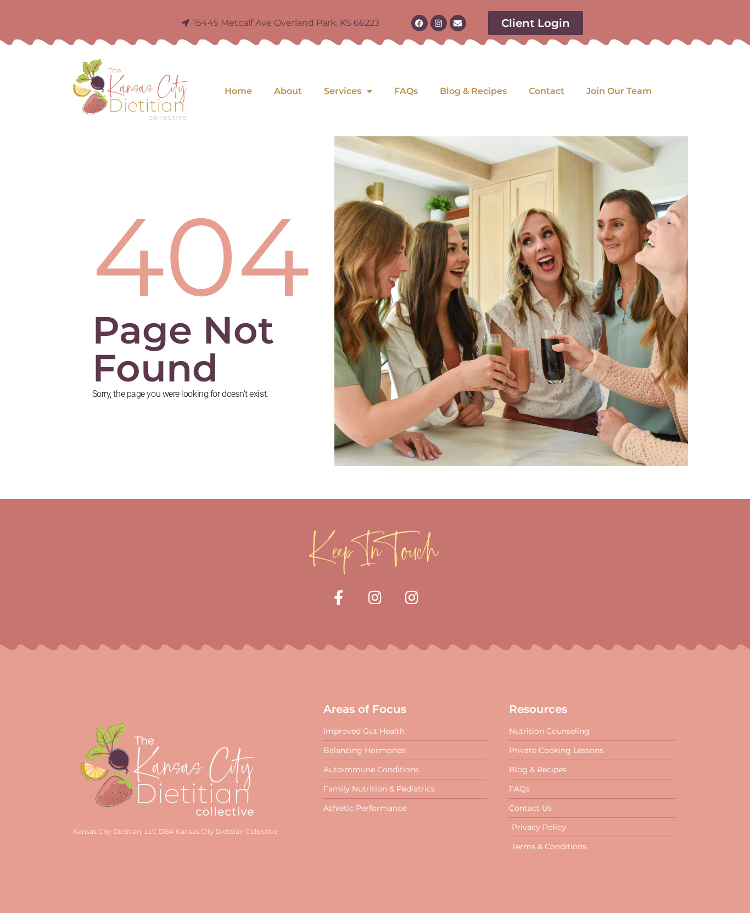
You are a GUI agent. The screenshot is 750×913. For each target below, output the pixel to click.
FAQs (406, 91)
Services (342, 91)
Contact (546, 91)
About (288, 91)
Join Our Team (619, 91)
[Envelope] (458, 23)
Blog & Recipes (473, 91)
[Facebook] (419, 23)
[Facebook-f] (338, 597)
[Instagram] (438, 23)
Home (238, 91)
